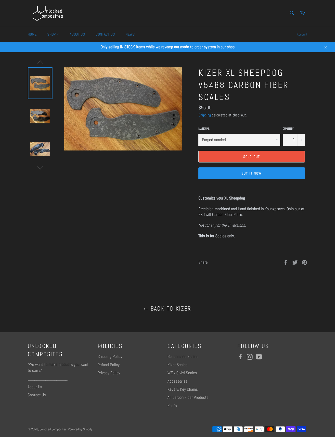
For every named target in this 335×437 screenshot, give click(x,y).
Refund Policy (109, 364)
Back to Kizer (170, 308)
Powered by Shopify (80, 429)
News (130, 34)
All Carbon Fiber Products (188, 397)
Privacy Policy (109, 372)
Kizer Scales (178, 364)
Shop (52, 34)
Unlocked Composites (52, 429)
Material (203, 129)
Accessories (177, 381)
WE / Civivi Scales (182, 372)
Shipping (204, 115)
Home (32, 34)
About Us (77, 34)
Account (302, 34)
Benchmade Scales (183, 356)
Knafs (172, 405)
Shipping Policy (110, 356)
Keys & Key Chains (183, 389)
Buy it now (252, 173)
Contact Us (105, 34)
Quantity (288, 129)
